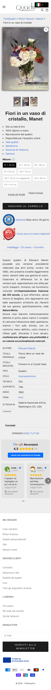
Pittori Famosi (10, 534)
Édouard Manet (26, 348)
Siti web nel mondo (13, 611)
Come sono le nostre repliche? (33, 233)
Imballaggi (12, 247)
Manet (39, 18)
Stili (5, 544)
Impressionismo (27, 376)
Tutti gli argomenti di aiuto (17, 588)
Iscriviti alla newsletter (25, 647)
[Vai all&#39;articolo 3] (34, 102)
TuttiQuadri (9, 18)
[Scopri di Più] (13, 159)
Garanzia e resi (11, 572)
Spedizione (11, 146)
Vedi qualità (11, 142)
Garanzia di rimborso (17, 149)
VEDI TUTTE (31, 433)
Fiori (20, 397)
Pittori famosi (26, 18)
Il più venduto (10, 529)
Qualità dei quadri (12, 577)
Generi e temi (10, 549)
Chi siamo (26, 247)
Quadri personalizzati (14, 539)
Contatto (39, 247)
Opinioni (10, 153)
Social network (11, 616)
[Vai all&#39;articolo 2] (25, 102)
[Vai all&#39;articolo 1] (17, 102)
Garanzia (21, 219)
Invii (5, 583)
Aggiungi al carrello (25, 206)
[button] (3, 481)
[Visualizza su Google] (7, 469)
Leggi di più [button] (10, 487)
